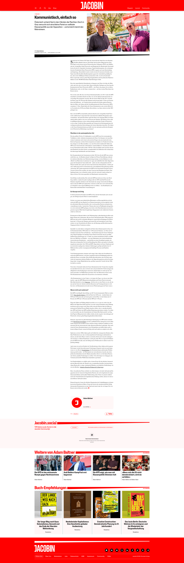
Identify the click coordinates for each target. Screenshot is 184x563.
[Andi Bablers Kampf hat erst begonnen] (77, 463)
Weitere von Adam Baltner (54, 453)
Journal (137, 8)
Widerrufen (39, 556)
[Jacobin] (92, 5)
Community (146, 8)
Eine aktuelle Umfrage (79, 295)
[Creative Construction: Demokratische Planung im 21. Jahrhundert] (106, 504)
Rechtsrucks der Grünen (80, 321)
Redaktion (48, 532)
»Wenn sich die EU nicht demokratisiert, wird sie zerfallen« (132, 475)
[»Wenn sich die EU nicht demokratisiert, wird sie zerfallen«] (136, 463)
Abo (49, 8)
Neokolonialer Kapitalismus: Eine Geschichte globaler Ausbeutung (77, 524)
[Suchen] (45, 8)
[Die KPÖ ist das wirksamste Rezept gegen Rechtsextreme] (48, 463)
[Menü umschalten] (35, 8)
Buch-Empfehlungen (50, 488)
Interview (87, 282)
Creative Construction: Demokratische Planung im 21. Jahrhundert (106, 524)
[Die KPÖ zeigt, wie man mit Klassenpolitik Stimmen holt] (106, 463)
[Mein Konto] (40, 8)
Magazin (130, 8)
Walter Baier (135, 479)
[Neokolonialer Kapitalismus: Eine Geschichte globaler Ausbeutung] (77, 504)
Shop (54, 8)
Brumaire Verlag (145, 556)
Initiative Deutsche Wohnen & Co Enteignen (91, 367)
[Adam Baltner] (77, 403)
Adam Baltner (40, 51)
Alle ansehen (146, 453)
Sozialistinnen (85, 350)
